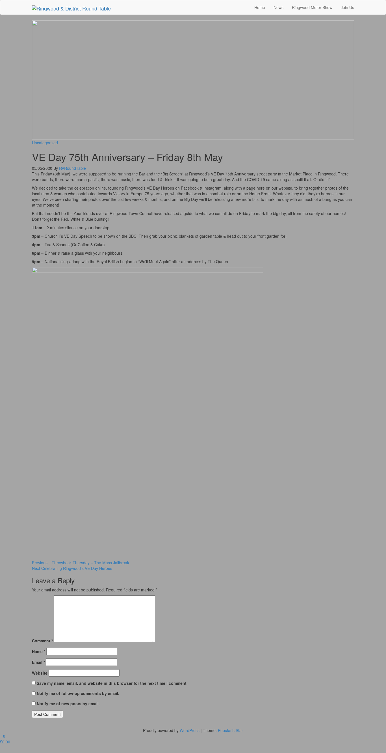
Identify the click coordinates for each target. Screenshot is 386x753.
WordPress (189, 730)
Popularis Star (230, 730)
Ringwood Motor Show (312, 7)
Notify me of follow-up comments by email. (78, 693)
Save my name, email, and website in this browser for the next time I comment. (112, 683)
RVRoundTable (72, 168)
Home (259, 7)
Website (39, 673)
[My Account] (1, 750)
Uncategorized (45, 142)
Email (38, 662)
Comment (42, 640)
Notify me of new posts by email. (68, 703)
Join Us (347, 7)
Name (38, 651)
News (278, 7)
